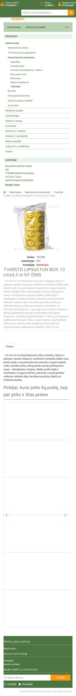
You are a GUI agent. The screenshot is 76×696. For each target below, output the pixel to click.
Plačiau (10, 346)
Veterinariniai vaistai (18, 48)
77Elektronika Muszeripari (19, 173)
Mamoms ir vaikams (15, 131)
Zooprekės (13, 105)
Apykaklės (15, 62)
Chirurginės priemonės (19, 96)
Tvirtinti (60, 677)
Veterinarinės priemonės (21, 57)
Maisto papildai (13, 141)
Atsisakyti (27, 684)
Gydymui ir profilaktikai (17, 146)
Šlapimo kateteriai (19, 82)
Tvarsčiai (15, 86)
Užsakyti (11, 684)
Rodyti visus (12, 184)
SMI (38, 261)
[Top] (5, 192)
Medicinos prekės (35, 27)
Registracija (10, 648)
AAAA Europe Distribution (19, 180)
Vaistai (8, 151)
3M (7, 169)
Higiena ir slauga (13, 121)
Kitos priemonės (18, 74)
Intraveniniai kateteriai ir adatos (26, 70)
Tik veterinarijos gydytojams (22, 53)
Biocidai (12, 91)
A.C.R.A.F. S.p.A (13, 176)
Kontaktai (9, 660)
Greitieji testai (17, 66)
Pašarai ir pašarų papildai (20, 101)
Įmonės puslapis (12, 664)
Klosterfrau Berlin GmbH (18, 166)
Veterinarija (14, 27)
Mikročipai (15, 78)
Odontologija (12, 115)
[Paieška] (71, 13)
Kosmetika (10, 126)
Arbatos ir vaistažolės (16, 136)
